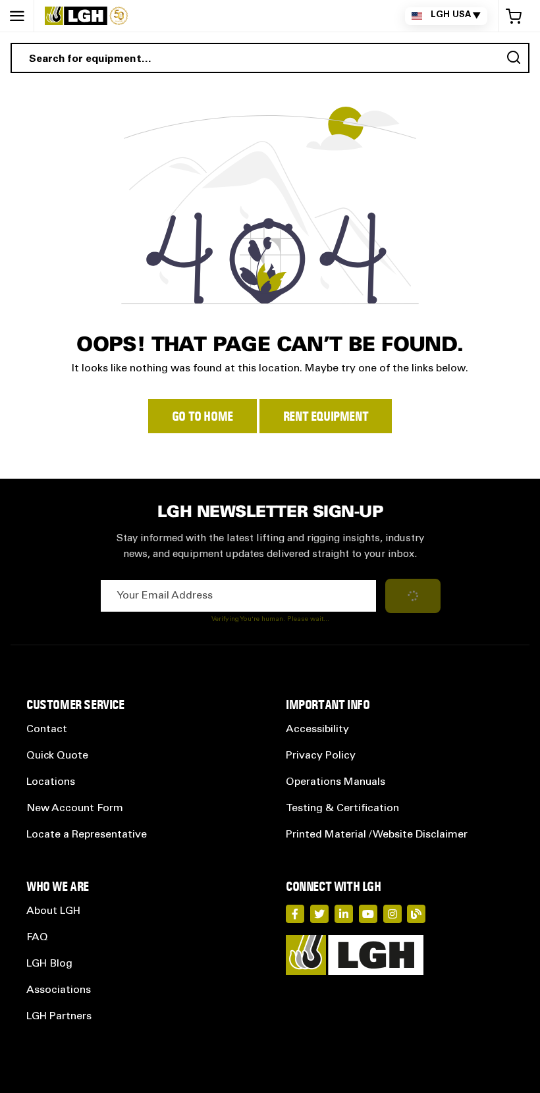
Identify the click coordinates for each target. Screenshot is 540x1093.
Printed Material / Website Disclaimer (377, 835)
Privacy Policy (321, 756)
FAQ (37, 937)
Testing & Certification (342, 808)
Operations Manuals (335, 782)
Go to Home (202, 416)
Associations (58, 990)
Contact (46, 729)
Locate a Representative (86, 835)
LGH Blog (49, 964)
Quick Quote (57, 756)
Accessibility (317, 729)
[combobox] (270, 58)
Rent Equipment (325, 416)
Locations (50, 782)
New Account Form (74, 808)
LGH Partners (59, 1016)
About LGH (53, 911)
